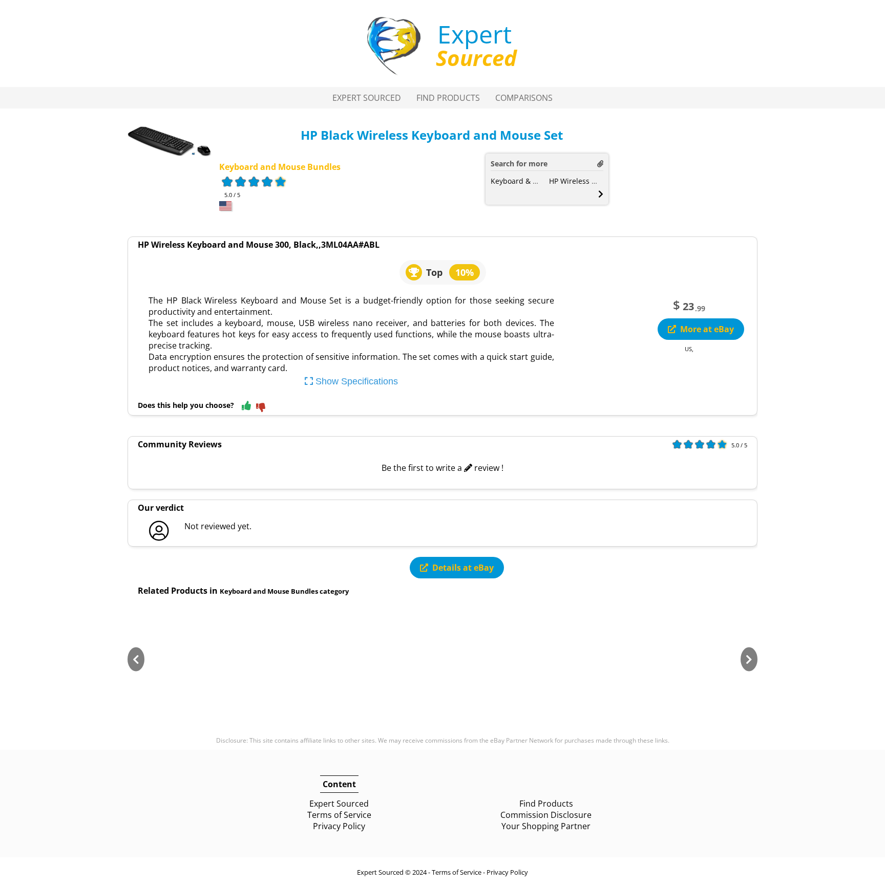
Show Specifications (355, 381)
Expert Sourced (366, 97)
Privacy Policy (339, 826)
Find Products (448, 97)
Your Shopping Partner (546, 826)
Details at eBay (463, 567)
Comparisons (524, 97)
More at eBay (707, 329)
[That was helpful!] (246, 406)
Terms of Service (339, 814)
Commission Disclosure (546, 814)
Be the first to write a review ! (442, 467)
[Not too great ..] (260, 408)
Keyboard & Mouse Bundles (538, 181)
